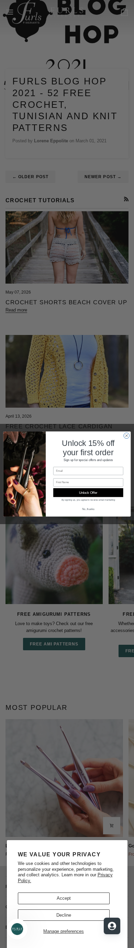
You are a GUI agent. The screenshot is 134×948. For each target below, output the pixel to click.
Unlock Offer (88, 492)
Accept (64, 898)
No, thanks (88, 509)
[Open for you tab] (112, 926)
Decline (63, 915)
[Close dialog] (127, 436)
